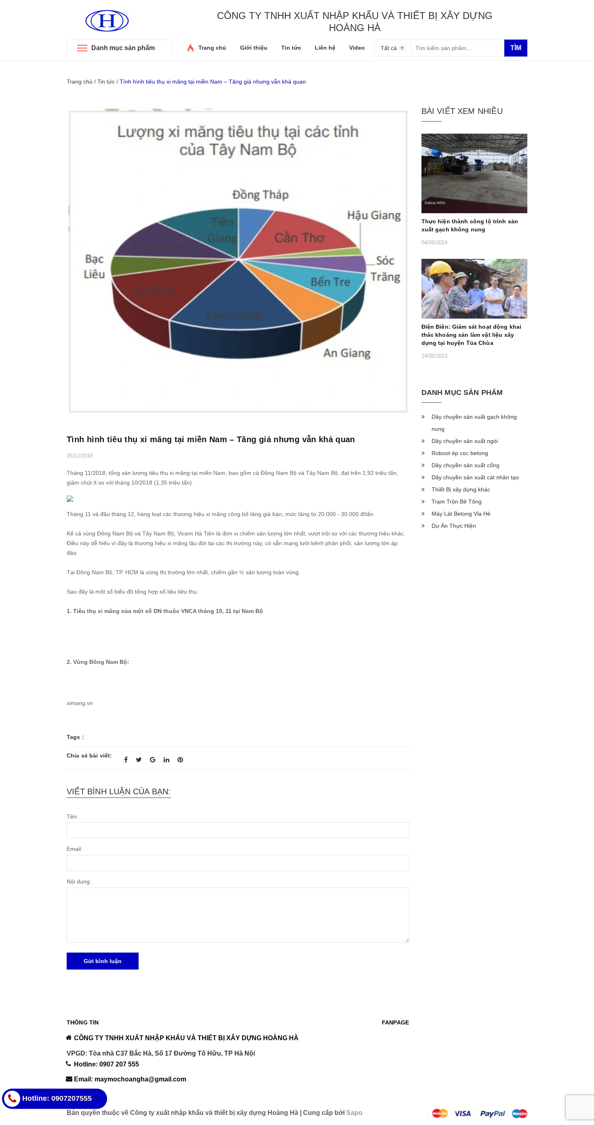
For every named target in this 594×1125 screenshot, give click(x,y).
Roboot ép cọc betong (460, 453)
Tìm (515, 47)
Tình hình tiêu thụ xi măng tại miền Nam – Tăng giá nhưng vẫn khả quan (211, 439)
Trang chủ (212, 47)
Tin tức (291, 47)
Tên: (72, 816)
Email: (74, 849)
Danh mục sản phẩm (123, 47)
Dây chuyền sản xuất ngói (465, 441)
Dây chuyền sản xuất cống (465, 465)
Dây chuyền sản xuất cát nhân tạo (475, 477)
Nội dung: (79, 881)
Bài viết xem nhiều (462, 111)
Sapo (354, 1112)
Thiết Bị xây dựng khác (461, 489)
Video (357, 47)
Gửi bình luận (103, 961)
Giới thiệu (254, 47)
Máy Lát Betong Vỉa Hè (461, 513)
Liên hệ (325, 47)
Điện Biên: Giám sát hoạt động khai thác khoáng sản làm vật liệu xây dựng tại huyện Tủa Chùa (471, 334)
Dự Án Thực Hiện (454, 526)
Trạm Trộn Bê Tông (457, 501)
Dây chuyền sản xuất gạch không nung (474, 422)
